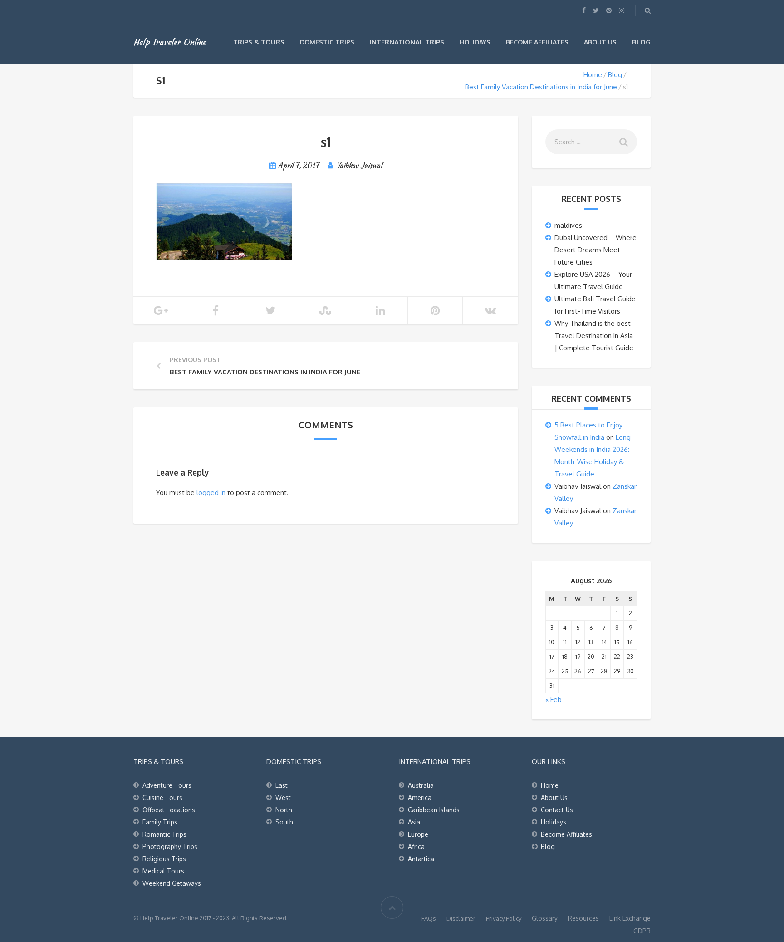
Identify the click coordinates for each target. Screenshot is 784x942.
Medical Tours (163, 871)
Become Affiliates (537, 42)
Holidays (475, 42)
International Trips (407, 42)
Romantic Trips (164, 834)
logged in (210, 492)
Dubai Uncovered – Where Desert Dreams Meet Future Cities (595, 249)
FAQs (428, 918)
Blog (641, 42)
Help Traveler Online (169, 41)
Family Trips (159, 822)
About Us (600, 42)
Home (592, 74)
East (281, 785)
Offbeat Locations (168, 810)
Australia (421, 785)
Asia (414, 822)
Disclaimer (460, 918)
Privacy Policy (503, 918)
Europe (418, 834)
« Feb (553, 699)
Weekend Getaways (171, 883)
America (419, 797)
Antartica (421, 859)
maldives (568, 225)
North (283, 810)
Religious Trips (164, 859)
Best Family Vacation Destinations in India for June (541, 87)
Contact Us (557, 810)
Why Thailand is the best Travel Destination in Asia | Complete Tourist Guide (593, 335)
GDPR (642, 931)
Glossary (545, 918)
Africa (416, 846)
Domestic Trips (327, 42)
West (283, 797)
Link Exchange (630, 918)
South (284, 822)
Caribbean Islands (434, 810)
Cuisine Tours (162, 797)
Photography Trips (169, 846)
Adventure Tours (166, 785)
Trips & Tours (258, 42)
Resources (583, 918)
